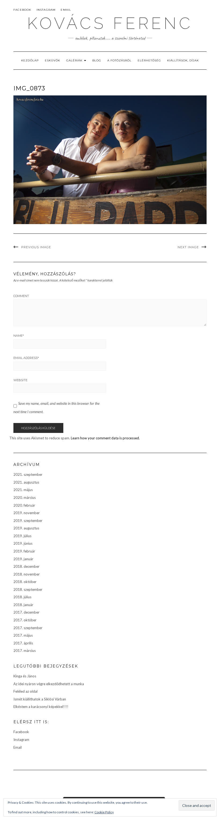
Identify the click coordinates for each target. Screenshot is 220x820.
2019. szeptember (27, 520)
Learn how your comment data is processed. (105, 438)
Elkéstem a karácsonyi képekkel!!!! (40, 706)
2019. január (23, 559)
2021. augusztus (26, 482)
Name (18, 335)
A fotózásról (119, 60)
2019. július (22, 536)
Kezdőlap (30, 60)
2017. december (26, 612)
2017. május (23, 635)
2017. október (24, 620)
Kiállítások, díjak (183, 60)
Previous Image (36, 247)
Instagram (46, 10)
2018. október (24, 582)
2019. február (24, 551)
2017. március (24, 650)
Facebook (22, 10)
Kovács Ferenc (110, 23)
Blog (96, 60)
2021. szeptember (27, 474)
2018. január (23, 605)
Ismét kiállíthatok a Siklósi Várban (39, 699)
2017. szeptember (27, 628)
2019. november (26, 513)
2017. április (23, 643)
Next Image (188, 247)
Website (20, 380)
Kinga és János (24, 676)
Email (66, 10)
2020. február (24, 505)
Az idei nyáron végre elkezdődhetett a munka (48, 684)
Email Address (26, 358)
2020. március (24, 497)
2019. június (22, 543)
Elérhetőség (149, 60)
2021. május (23, 490)
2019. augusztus (26, 528)
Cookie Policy (104, 812)
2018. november (26, 574)
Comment (21, 296)
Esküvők (52, 60)
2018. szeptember (27, 589)
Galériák (74, 60)
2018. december (26, 566)
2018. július (22, 597)
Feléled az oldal (25, 691)
